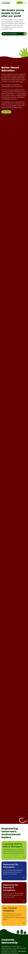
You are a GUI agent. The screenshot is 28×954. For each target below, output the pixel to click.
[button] (25, 2)
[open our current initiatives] (24, 923)
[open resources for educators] (24, 878)
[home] (6, 3)
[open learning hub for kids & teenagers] (24, 857)
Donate (20, 2)
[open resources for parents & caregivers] (24, 901)
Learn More (6, 111)
